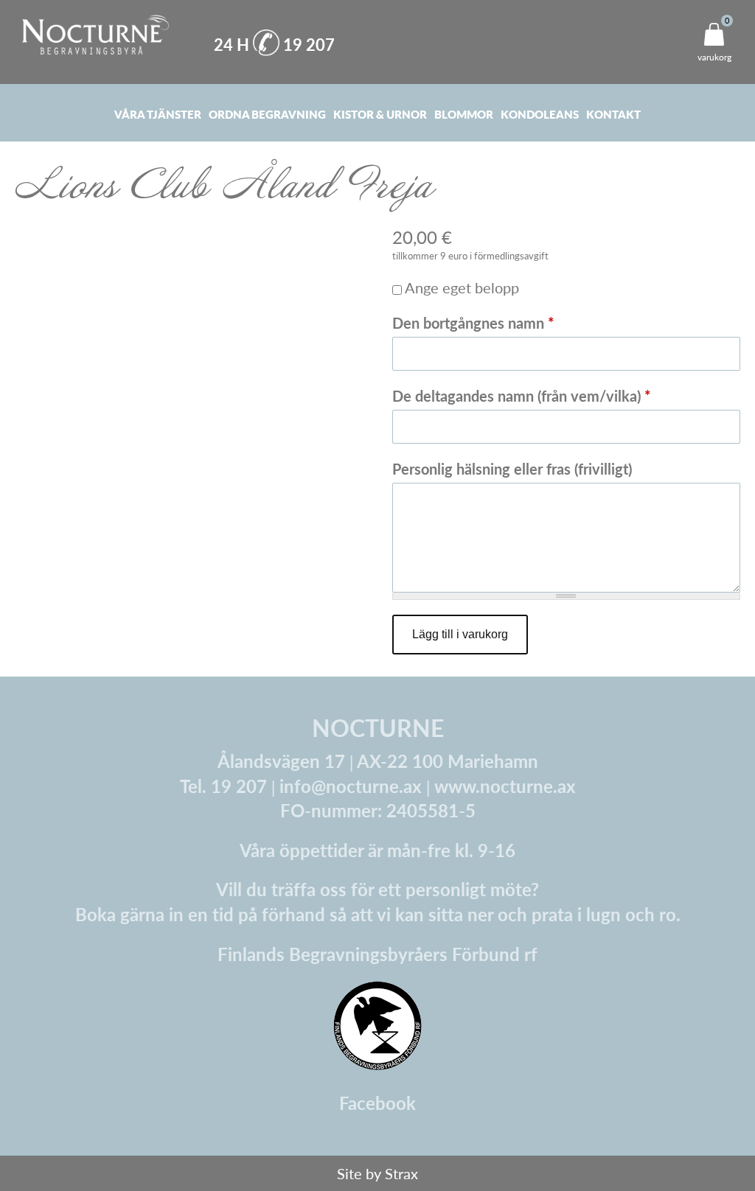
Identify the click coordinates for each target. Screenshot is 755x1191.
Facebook (377, 1102)
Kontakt (613, 114)
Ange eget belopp (462, 287)
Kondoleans (540, 114)
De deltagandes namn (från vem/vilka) (521, 395)
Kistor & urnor (380, 114)
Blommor (463, 114)
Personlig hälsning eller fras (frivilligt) (512, 468)
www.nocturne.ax (505, 785)
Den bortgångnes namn (473, 322)
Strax (401, 1173)
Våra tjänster (157, 114)
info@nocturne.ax (350, 785)
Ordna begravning (267, 114)
